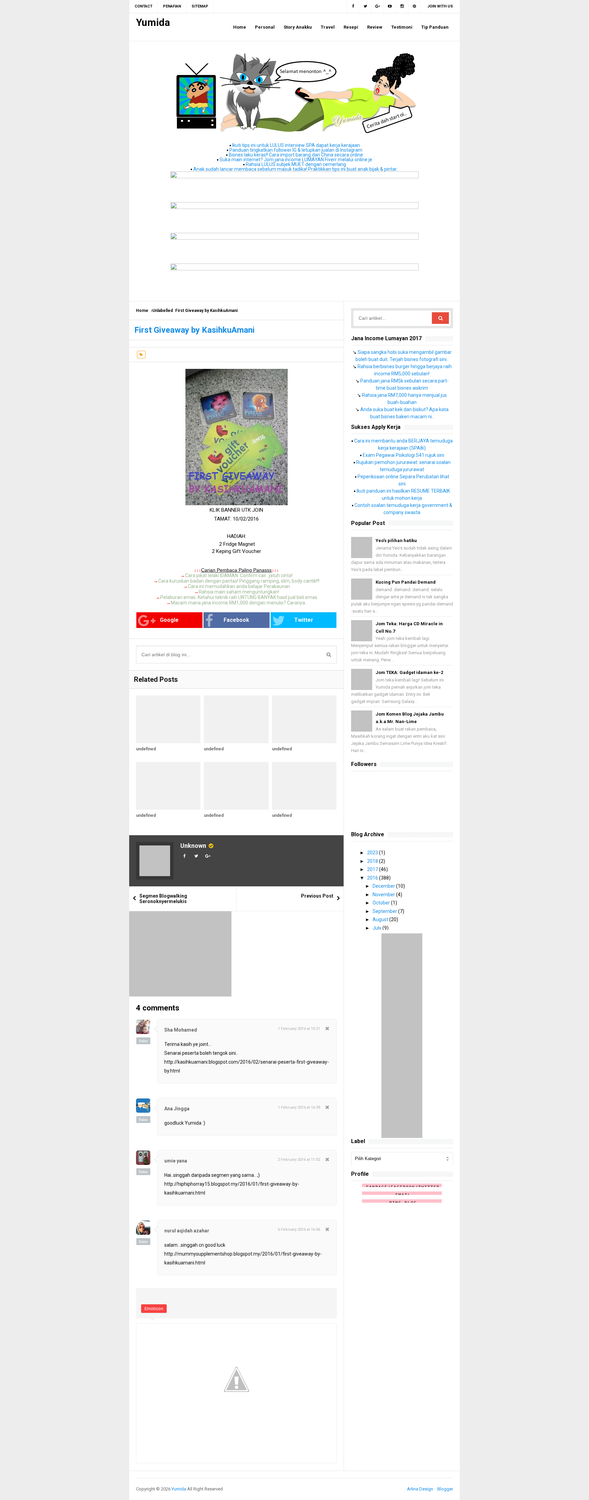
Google (169, 620)
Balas (143, 1041)
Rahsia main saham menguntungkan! (239, 592)
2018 (373, 861)
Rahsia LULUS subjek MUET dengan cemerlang (296, 164)
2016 (373, 878)
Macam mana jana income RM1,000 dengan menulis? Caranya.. (239, 602)
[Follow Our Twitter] (365, 6)
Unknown (193, 845)
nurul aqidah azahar (186, 1230)
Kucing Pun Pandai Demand (406, 582)
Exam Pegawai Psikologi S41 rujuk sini (403, 455)
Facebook (236, 620)
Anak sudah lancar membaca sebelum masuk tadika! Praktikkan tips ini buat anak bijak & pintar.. (295, 169)
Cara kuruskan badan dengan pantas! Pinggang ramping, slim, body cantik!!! (238, 581)
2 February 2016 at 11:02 (299, 1159)
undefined (146, 749)
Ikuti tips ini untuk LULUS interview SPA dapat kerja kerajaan (296, 145)
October (382, 902)
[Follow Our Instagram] (402, 6)
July (377, 928)
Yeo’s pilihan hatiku (396, 540)
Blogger (445, 1488)
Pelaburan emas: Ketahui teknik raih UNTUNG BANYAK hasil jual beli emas (238, 597)
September (385, 911)
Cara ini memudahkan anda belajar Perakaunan (239, 586)
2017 (373, 869)
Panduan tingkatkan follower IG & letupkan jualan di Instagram (295, 150)
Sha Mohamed (180, 1030)
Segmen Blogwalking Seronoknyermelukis (163, 898)
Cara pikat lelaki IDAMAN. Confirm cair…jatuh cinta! (238, 575)
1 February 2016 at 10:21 (299, 1028)
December (384, 886)
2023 (373, 852)
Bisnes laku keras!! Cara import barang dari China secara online (296, 155)
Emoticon (154, 1308)
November (384, 894)
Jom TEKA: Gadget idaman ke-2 (409, 672)
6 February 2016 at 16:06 (299, 1229)
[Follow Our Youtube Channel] (390, 6)
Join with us (440, 6)
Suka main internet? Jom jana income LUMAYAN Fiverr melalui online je (296, 159)
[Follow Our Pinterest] (414, 6)
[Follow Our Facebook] (353, 6)
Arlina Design (420, 1488)
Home (142, 310)
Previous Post (317, 896)
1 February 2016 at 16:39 (299, 1107)
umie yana (175, 1161)
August (381, 919)
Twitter (303, 620)
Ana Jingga (177, 1108)
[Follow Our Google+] (378, 6)
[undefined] (168, 719)
